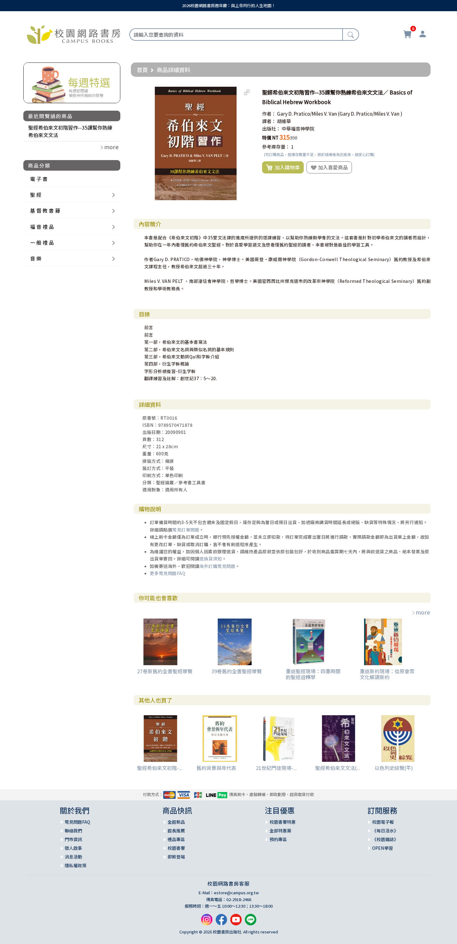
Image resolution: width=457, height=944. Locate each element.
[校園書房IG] (207, 922)
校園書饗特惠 (283, 822)
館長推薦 (176, 830)
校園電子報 (383, 822)
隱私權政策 (75, 865)
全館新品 (176, 822)
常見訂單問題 (185, 530)
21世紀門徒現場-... (276, 767)
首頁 (142, 70)
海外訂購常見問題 (217, 566)
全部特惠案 (280, 830)
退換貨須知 (210, 558)
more (423, 612)
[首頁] (73, 33)
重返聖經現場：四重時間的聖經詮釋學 (313, 674)
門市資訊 (73, 839)
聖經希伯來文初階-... (159, 767)
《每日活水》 (385, 830)
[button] (247, 92)
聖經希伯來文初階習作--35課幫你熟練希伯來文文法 (70, 131)
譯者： (269, 121)
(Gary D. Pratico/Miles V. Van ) (370, 113)
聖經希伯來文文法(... (337, 767)
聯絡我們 (73, 830)
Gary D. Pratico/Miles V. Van (307, 113)
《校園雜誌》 (385, 839)
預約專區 (278, 839)
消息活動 (73, 857)
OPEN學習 (382, 848)
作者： (269, 113)
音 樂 (35, 258)
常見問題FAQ (77, 822)
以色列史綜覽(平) (394, 767)
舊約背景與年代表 (216, 767)
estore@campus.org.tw (236, 893)
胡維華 (284, 121)
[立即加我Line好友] (250, 922)
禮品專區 (176, 839)
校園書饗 (176, 848)
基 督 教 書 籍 (45, 210)
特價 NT (270, 137)
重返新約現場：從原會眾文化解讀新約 (387, 674)
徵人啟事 (73, 848)
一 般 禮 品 (42, 242)
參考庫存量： (276, 146)
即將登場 (176, 857)
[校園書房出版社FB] (221, 922)
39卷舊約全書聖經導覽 (236, 671)
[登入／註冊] (422, 35)
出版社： (271, 128)
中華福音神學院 (298, 128)
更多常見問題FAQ (168, 573)
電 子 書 (39, 178)
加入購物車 (286, 167)
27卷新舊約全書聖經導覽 (164, 671)
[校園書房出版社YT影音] (236, 922)
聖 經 (35, 194)
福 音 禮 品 (42, 226)
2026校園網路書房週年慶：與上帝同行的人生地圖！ (228, 5)
